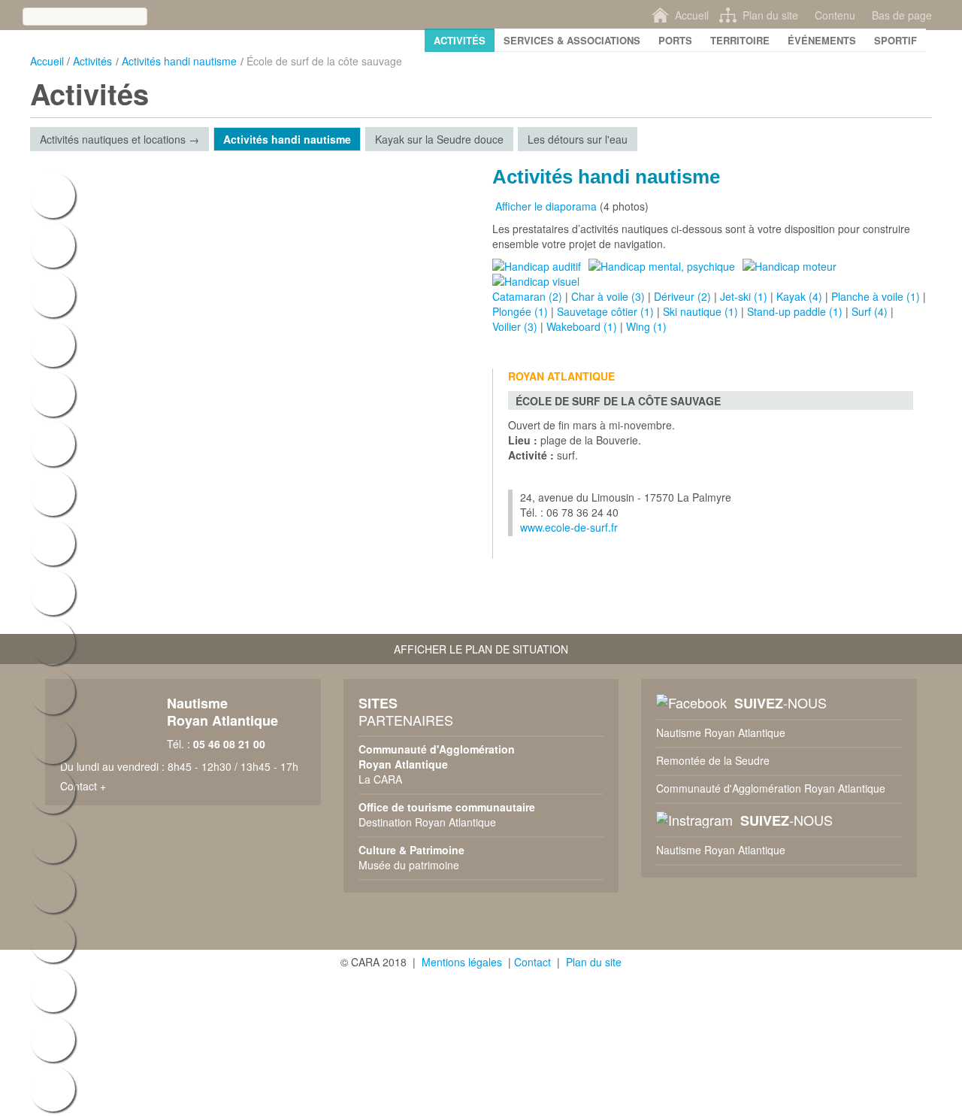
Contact (532, 961)
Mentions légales (462, 961)
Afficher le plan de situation (481, 649)
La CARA (380, 779)
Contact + (83, 785)
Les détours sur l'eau (578, 139)
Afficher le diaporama (544, 206)
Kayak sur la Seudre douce (439, 139)
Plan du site (594, 961)
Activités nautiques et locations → (119, 139)
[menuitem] (460, 40)
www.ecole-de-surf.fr (569, 527)
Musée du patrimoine (408, 864)
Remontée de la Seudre (713, 760)
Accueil (47, 60)
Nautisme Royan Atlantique (720, 732)
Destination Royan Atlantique (427, 821)
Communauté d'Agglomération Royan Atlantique (770, 788)
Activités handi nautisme (179, 60)
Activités (92, 60)
